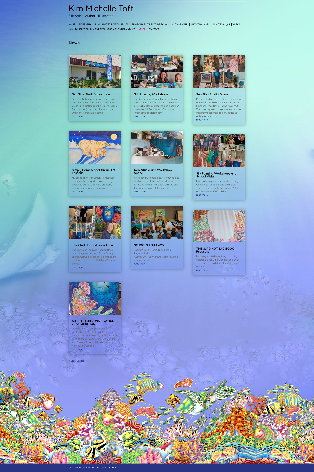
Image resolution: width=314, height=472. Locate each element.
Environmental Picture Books (150, 24)
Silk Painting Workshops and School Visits (216, 175)
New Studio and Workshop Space (153, 171)
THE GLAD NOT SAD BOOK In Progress (216, 250)
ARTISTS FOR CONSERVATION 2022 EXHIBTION (93, 322)
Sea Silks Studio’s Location (91, 94)
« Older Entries (76, 360)
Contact (153, 29)
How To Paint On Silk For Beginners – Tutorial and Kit (102, 29)
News (142, 29)
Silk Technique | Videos (226, 24)
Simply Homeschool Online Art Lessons (93, 171)
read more (77, 116)
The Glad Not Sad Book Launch (94, 245)
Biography (85, 24)
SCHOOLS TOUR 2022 (149, 245)
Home (72, 24)
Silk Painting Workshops (151, 94)
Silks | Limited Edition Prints (111, 24)
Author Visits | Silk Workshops (190, 24)
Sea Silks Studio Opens (212, 94)
